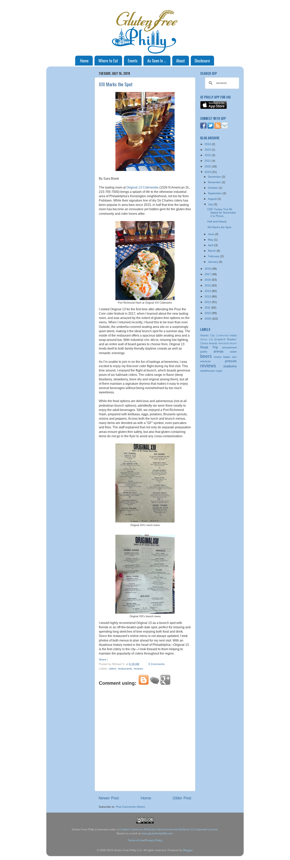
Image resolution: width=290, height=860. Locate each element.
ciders (112, 668)
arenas (218, 351)
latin (234, 356)
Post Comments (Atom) (130, 806)
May (211, 239)
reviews (138, 668)
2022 (208, 155)
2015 (208, 285)
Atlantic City (207, 335)
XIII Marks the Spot (116, 84)
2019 (208, 172)
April (211, 245)
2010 (208, 313)
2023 (208, 149)
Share (102, 659)
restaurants (125, 668)
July (211, 204)
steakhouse (207, 370)
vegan (218, 370)
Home (84, 61)
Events (133, 61)
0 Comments (157, 664)
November (215, 182)
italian (226, 356)
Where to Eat (108, 61)
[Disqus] (145, 737)
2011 (208, 307)
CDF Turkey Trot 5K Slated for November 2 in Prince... (221, 213)
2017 (208, 274)
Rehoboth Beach (227, 343)
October (213, 187)
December (215, 176)
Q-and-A (219, 339)
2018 (208, 268)
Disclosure (202, 61)
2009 (208, 318)
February (214, 256)
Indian (233, 335)
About (180, 61)
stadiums (230, 366)
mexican (205, 361)
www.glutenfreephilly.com (157, 833)
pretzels (231, 361)
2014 (208, 291)
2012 (208, 302)
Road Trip (209, 347)
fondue (218, 356)
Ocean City (206, 339)
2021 (208, 160)
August (212, 198)
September (215, 193)
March (212, 250)
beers (206, 356)
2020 (208, 166)
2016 (208, 279)
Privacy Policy (153, 840)
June (211, 234)
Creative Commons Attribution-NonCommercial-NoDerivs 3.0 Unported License (168, 829)
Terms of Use (136, 840)
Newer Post (109, 798)
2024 (208, 144)
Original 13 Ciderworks (142, 187)
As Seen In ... (156, 61)
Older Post (182, 798)
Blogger (188, 850)
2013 (208, 296)
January (213, 261)
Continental (222, 335)
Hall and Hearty (217, 221)
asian (233, 351)
